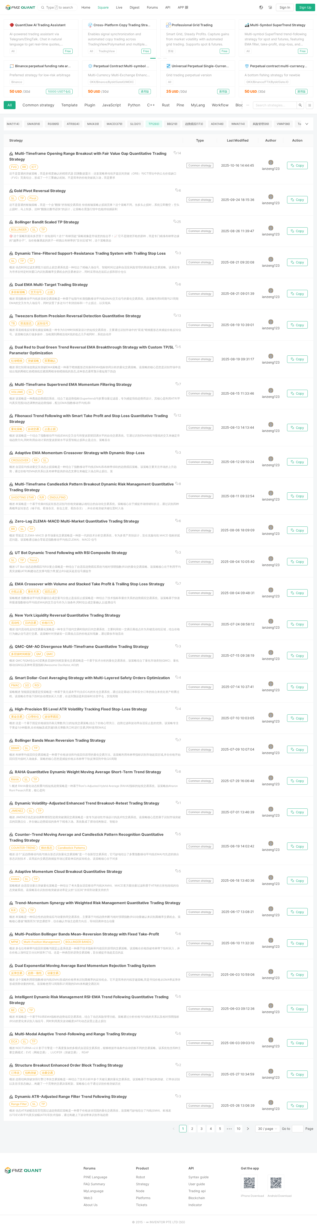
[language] (261, 7)
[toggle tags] (307, 124)
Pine (180, 105)
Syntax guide (198, 1177)
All (9, 105)
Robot (140, 1177)
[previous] (10, 38)
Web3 (88, 1198)
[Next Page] (248, 1128)
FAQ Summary (94, 1184)
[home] (20, 7)
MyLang (198, 105)
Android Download (279, 1195)
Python (134, 105)
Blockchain (196, 1198)
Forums (152, 7)
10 (238, 1129)
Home (85, 7)
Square (103, 7)
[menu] (167, 7)
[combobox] (265, 1128)
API (167, 7)
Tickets (141, 1205)
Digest (134, 7)
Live (119, 7)
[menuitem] (86, 7)
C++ (151, 105)
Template (69, 105)
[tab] (10, 105)
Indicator (195, 1205)
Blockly (242, 105)
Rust (166, 105)
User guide (196, 1184)
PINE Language (95, 1177)
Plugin (89, 105)
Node (140, 1191)
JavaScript (111, 105)
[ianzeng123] (271, 162)
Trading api (197, 1191)
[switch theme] (270, 7)
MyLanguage (94, 1191)
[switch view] (309, 105)
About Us (90, 1205)
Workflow (220, 105)
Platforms (143, 1198)
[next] (306, 38)
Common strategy (38, 105)
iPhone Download (252, 1195)
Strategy (142, 1184)
